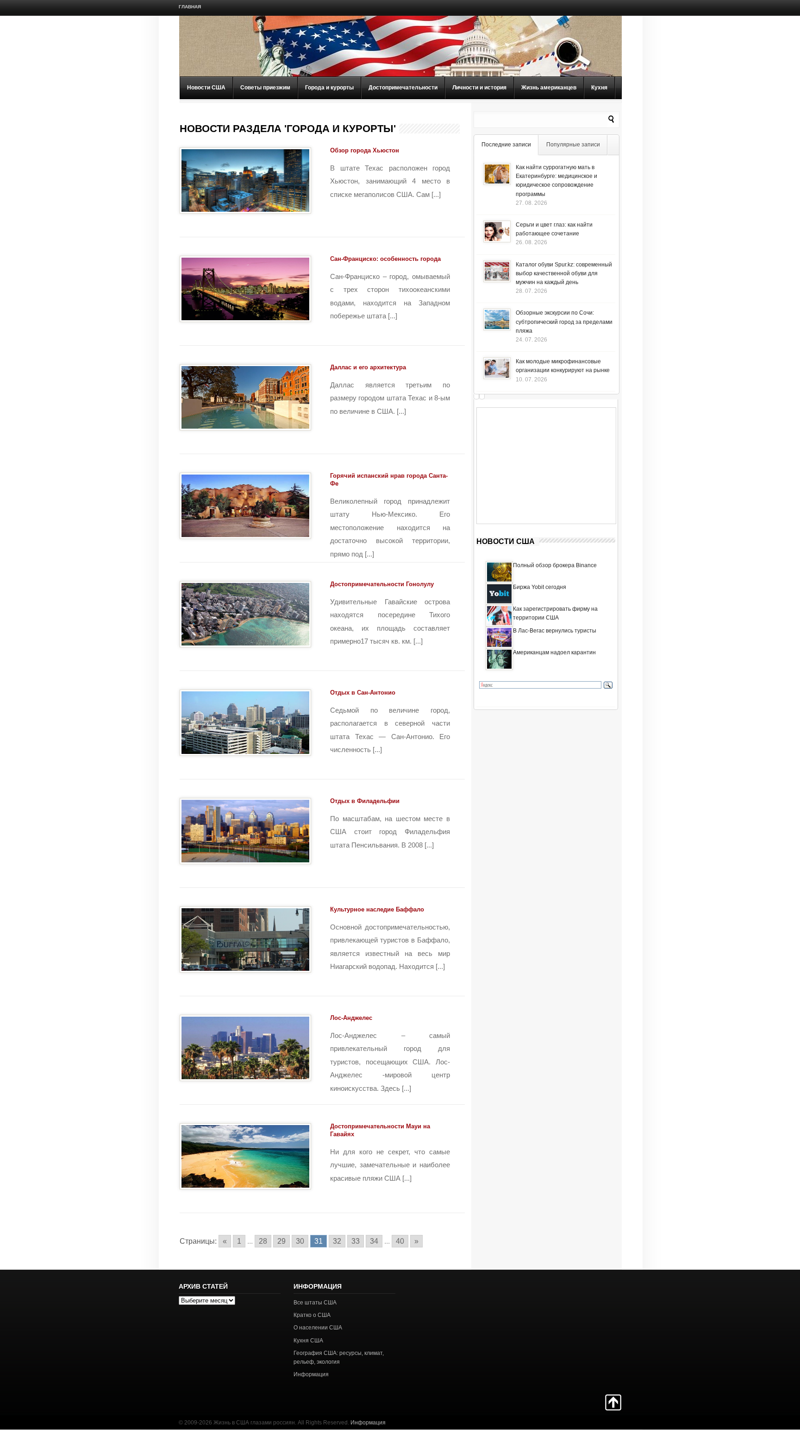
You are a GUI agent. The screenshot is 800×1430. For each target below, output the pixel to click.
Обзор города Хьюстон (364, 150)
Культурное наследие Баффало (377, 909)
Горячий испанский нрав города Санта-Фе (389, 479)
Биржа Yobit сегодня (539, 587)
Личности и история (479, 87)
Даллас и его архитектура (368, 367)
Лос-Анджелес (351, 1017)
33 (355, 1241)
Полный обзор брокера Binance (555, 565)
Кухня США (308, 1340)
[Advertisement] (546, 466)
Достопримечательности (403, 87)
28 (263, 1241)
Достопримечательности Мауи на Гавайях (380, 1130)
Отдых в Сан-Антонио (362, 692)
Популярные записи (573, 144)
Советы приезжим (265, 87)
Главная (190, 6)
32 (337, 1241)
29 (281, 1241)
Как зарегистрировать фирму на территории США (555, 613)
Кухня (599, 87)
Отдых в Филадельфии (365, 800)
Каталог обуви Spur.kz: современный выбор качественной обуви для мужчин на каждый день (564, 273)
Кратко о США (312, 1315)
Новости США (206, 87)
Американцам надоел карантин (554, 652)
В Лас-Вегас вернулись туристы (554, 630)
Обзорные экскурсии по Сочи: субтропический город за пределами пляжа (564, 322)
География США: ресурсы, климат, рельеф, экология (339, 1357)
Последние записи (506, 144)
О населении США (318, 1327)
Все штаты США (315, 1302)
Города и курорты (329, 87)
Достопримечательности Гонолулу (382, 584)
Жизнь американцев (548, 87)
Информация (311, 1374)
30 (300, 1241)
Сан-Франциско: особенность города (385, 258)
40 (400, 1241)
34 (374, 1241)
